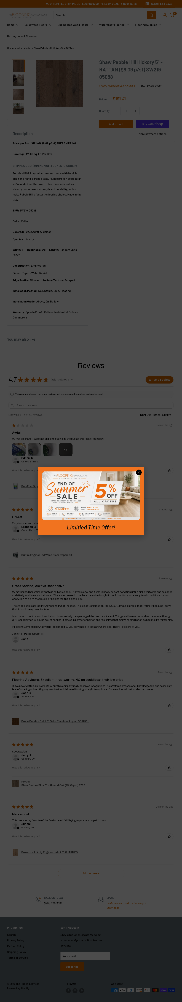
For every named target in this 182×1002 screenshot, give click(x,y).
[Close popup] (139, 472)
